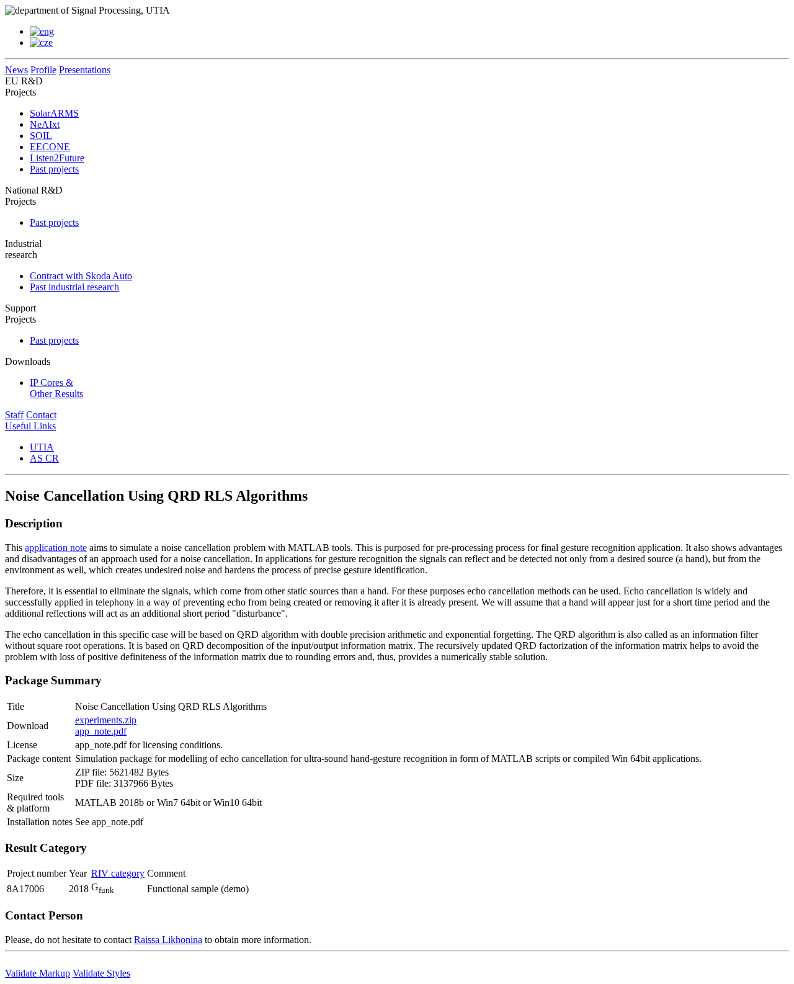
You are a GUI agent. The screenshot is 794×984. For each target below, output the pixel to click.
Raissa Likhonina (168, 939)
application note (56, 547)
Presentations (84, 70)
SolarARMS (54, 113)
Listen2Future (57, 158)
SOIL (41, 135)
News (16, 70)
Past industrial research (74, 287)
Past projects (54, 169)
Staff (14, 414)
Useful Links (30, 426)
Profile (43, 70)
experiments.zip (105, 720)
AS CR (44, 458)
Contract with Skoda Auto (81, 276)
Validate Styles (101, 973)
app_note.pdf (101, 731)
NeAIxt (45, 124)
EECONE (50, 146)
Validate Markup (37, 973)
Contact (41, 414)
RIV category (118, 873)
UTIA (42, 447)
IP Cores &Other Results (56, 388)
